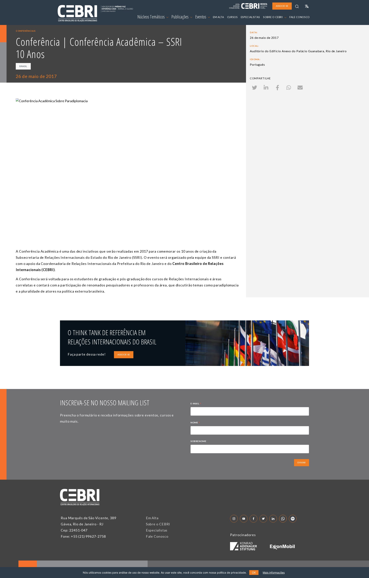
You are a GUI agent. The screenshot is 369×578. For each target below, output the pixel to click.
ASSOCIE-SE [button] (282, 5)
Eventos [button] (201, 17)
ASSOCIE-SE (123, 354)
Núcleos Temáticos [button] (151, 17)
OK (254, 572)
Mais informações (274, 572)
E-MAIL (195, 404)
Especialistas (157, 530)
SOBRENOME (198, 441)
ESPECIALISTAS (250, 17)
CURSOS (232, 17)
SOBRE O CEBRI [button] (273, 17)
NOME (195, 423)
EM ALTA (218, 17)
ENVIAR (302, 462)
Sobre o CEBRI (158, 524)
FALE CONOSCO (299, 17)
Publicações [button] (180, 17)
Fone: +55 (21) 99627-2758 (83, 536)
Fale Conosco (157, 536)
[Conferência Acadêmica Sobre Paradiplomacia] (127, 161)
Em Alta (152, 518)
